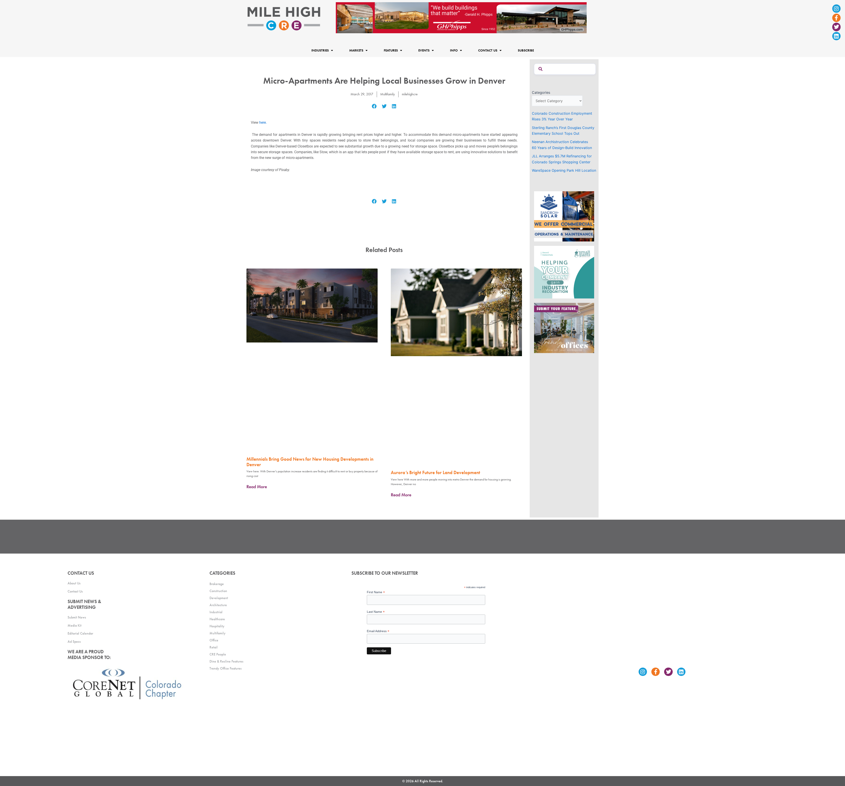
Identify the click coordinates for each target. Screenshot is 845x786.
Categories (541, 92)
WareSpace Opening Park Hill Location (564, 170)
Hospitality (216, 626)
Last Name (376, 612)
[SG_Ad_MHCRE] (564, 272)
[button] (374, 106)
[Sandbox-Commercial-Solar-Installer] (564, 216)
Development (218, 598)
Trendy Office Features (225, 668)
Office (213, 640)
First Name (376, 592)
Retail (213, 647)
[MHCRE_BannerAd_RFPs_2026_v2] (461, 17)
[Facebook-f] (836, 18)
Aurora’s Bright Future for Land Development (435, 472)
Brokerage (216, 584)
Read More (256, 487)
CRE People (217, 654)
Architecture (218, 605)
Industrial (215, 612)
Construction (218, 591)
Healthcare (217, 619)
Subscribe (526, 50)
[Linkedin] (836, 36)
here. (262, 122)
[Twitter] (836, 27)
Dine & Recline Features (226, 661)
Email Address (378, 631)
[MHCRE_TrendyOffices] (564, 328)
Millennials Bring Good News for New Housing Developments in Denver (309, 462)
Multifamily (387, 94)
